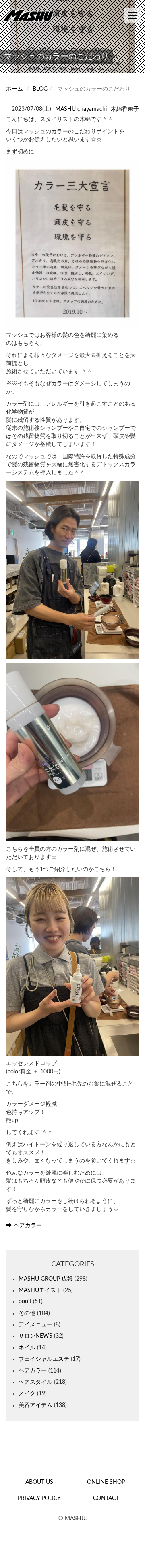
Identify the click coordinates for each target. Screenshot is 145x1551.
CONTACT (106, 1498)
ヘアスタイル (35, 1382)
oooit (25, 1302)
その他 (27, 1313)
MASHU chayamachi (81, 109)
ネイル (27, 1348)
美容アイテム (35, 1405)
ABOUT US (39, 1482)
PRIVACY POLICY (39, 1498)
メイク (27, 1393)
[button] (72, 243)
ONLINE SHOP (106, 1482)
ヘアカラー (28, 1225)
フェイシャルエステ (44, 1359)
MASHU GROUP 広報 (46, 1279)
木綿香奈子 (125, 109)
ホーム (14, 89)
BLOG (40, 89)
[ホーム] (30, 15)
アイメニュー (35, 1325)
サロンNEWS (35, 1336)
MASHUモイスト (40, 1290)
